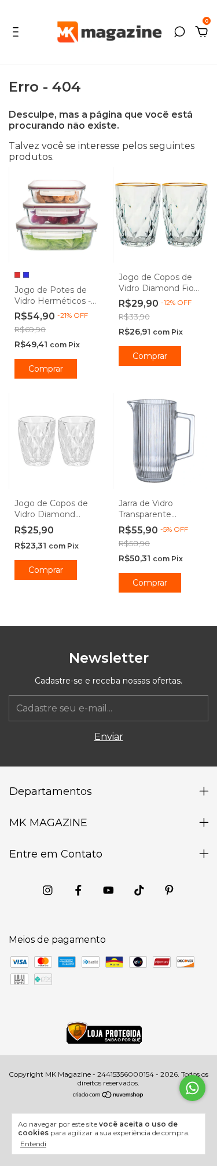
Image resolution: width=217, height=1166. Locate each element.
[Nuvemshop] (108, 1095)
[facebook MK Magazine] (78, 890)
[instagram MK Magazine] (47, 890)
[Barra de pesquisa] (179, 32)
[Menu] (18, 32)
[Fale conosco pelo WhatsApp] (192, 1088)
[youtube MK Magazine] (108, 890)
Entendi (33, 1143)
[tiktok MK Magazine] (139, 890)
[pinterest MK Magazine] (169, 890)
